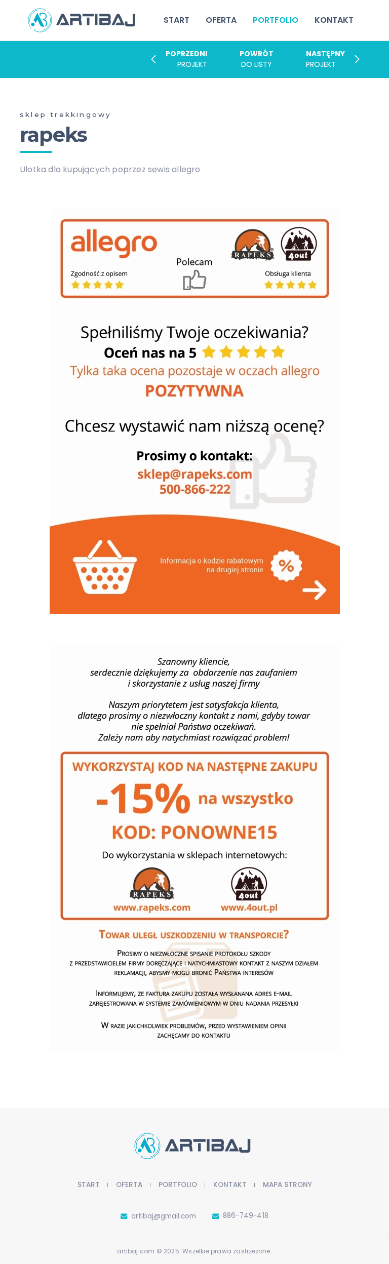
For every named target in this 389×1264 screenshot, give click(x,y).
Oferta (221, 20)
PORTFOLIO (178, 1185)
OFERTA (129, 1185)
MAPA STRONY (287, 1185)
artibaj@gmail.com (163, 1216)
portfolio (275, 22)
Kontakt (334, 20)
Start (176, 20)
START (88, 1185)
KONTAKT (230, 1185)
